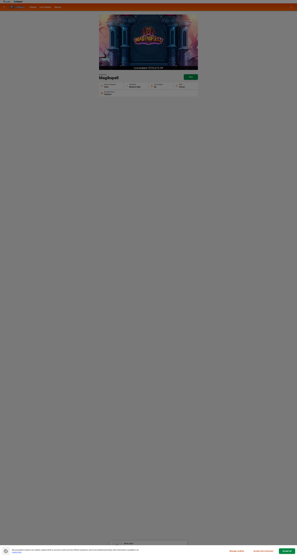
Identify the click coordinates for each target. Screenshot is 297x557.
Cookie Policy (17, 552)
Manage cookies (237, 551)
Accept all (287, 551)
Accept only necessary (263, 551)
